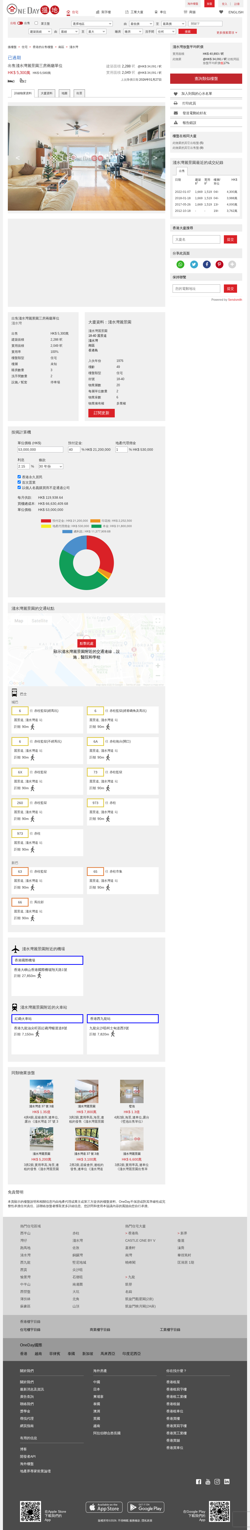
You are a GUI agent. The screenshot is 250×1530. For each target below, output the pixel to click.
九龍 (130, 1277)
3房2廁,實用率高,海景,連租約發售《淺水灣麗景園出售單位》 (86, 1121)
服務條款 (134, 1520)
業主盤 (45, 23)
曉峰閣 (130, 1262)
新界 (182, 1233)
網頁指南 (27, 1426)
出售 (182, 171)
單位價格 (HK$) (29, 443)
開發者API (28, 1456)
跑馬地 (25, 1248)
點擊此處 (87, 643)
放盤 (209, 3)
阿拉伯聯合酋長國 (107, 1433)
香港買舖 (173, 1440)
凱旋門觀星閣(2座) (139, 1299)
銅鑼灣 (78, 1255)
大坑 (76, 1292)
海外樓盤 (193, 3)
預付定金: (75, 443)
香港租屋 (173, 1382)
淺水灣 (78, 1240)
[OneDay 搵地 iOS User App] (104, 1507)
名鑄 (128, 1292)
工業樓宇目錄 (170, 1330)
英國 (96, 1418)
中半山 (25, 1284)
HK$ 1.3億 (132, 1112)
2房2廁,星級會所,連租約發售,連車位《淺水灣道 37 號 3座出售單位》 (87, 1169)
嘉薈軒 (130, 1248)
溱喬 (180, 1248)
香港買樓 (173, 1418)
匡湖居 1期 (185, 1262)
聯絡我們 (27, 1404)
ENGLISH (236, 12)
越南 (38, 1354)
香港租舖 (173, 1404)
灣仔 (23, 1240)
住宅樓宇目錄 (30, 1330)
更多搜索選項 (225, 32)
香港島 (131, 1233)
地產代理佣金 (125, 443)
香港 (23, 1354)
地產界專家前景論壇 (35, 1471)
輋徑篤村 (184, 1255)
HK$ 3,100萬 (86, 1159)
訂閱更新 (101, 413)
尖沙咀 (78, 1270)
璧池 (132, 1106)
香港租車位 (174, 1411)
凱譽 (128, 1284)
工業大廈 (137, 12)
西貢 (23, 1270)
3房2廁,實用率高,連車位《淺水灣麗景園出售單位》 (132, 1169)
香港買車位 (174, 1448)
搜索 (188, 31)
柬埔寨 (98, 1397)
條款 (42, 460)
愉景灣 (25, 1277)
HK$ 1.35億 (41, 1112)
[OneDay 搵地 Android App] (145, 1507)
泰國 (71, 1354)
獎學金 (25, 1411)
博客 (23, 1449)
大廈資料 (46, 93)
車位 (163, 12)
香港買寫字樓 (176, 1426)
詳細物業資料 (23, 93)
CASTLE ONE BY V (140, 1240)
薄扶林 (25, 1299)
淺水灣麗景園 (86, 1106)
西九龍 (25, 1262)
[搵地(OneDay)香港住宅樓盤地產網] (33, 9)
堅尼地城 (79, 1262)
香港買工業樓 (176, 1433)
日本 (96, 1389)
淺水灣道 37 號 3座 (41, 1106)
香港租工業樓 (176, 1397)
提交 (230, 239)
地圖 (64, 93)
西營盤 (25, 1292)
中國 (96, 1382)
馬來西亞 (108, 1354)
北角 (76, 1299)
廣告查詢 (27, 1397)
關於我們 (27, 1382)
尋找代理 (27, 1418)
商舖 (192, 12)
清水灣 (25, 1255)
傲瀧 (180, 1240)
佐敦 (76, 1248)
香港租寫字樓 (176, 1389)
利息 (21, 460)
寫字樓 (106, 12)
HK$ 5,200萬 (41, 1159)
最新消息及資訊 (32, 1389)
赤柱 (76, 1233)
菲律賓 (54, 1354)
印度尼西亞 (132, 1354)
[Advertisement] (86, 260)
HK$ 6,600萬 (132, 1159)
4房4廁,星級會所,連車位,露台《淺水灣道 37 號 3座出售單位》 (41, 1121)
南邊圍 (78, 1284)
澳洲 (96, 1411)
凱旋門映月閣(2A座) (140, 1306)
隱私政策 (147, 1520)
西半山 (25, 1233)
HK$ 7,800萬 (86, 1112)
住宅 (75, 12)
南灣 (128, 1255)
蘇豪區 (25, 1306)
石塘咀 (78, 1277)
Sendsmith (235, 299)
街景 (79, 93)
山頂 (76, 1306)
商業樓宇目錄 (100, 1330)
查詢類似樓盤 (206, 78)
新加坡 (87, 1354)
